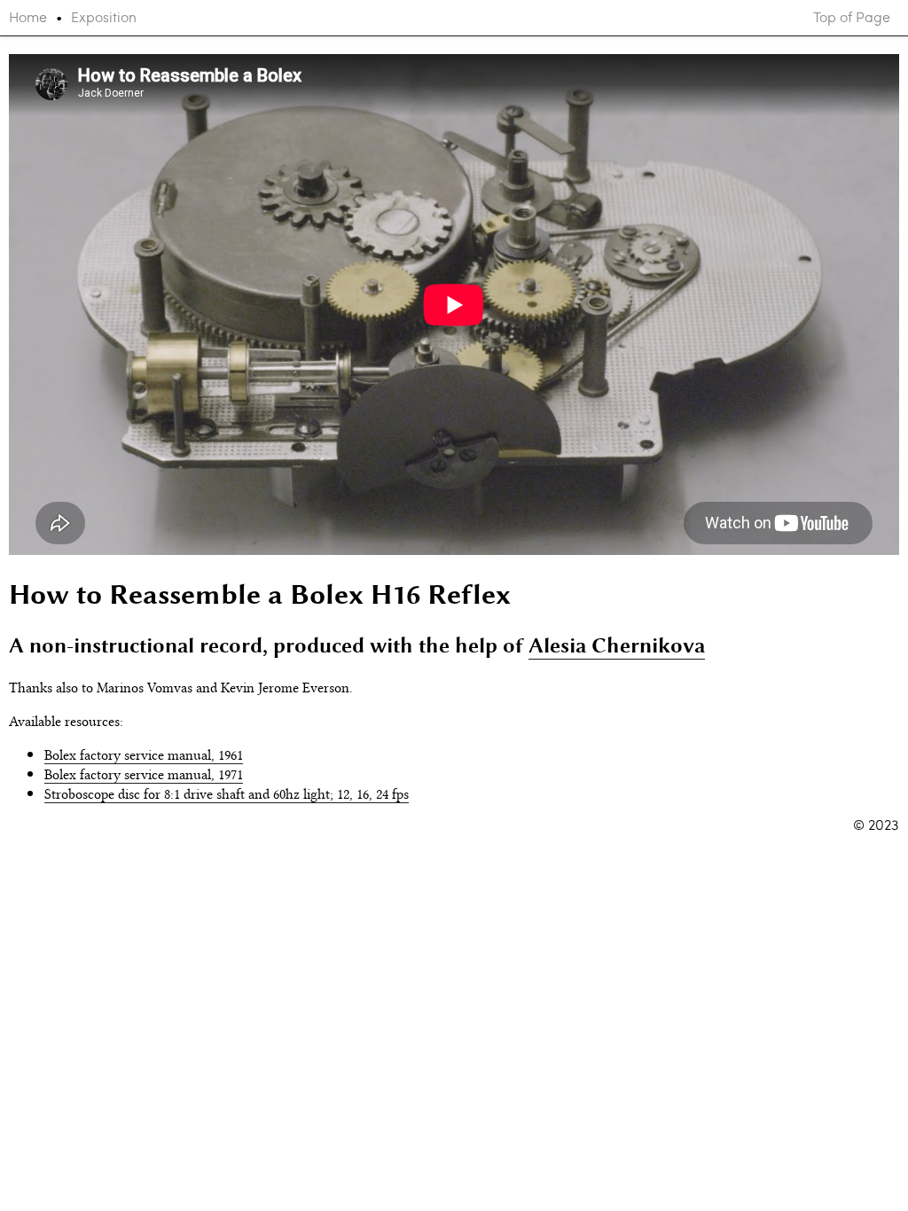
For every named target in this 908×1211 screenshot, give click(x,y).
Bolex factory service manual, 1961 (143, 753)
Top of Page (851, 17)
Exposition (104, 17)
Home (28, 17)
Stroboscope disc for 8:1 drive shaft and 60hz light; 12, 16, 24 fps (226, 792)
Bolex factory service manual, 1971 (143, 773)
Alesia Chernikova (616, 644)
